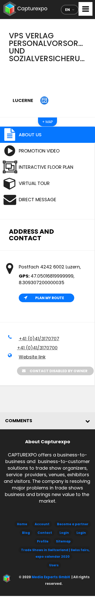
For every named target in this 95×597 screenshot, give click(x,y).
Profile (42, 541)
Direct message (37, 199)
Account (42, 524)
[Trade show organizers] (44, 100)
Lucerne (23, 100)
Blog (26, 533)
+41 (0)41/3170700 (37, 348)
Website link (32, 357)
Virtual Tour (34, 183)
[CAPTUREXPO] (25, 7)
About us (30, 134)
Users (54, 565)
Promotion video (39, 151)
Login (64, 533)
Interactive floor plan (46, 167)
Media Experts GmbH (50, 577)
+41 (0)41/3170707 (39, 338)
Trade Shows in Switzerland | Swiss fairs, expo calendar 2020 (55, 553)
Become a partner (72, 524)
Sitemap (63, 541)
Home (22, 524)
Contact (44, 533)
